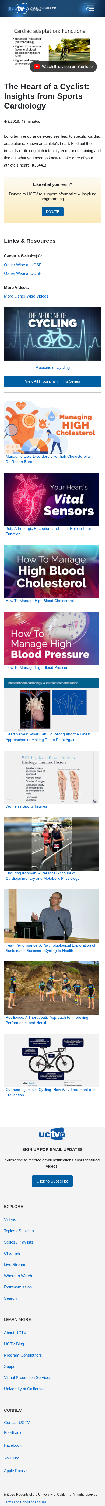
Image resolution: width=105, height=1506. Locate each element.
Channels (12, 1253)
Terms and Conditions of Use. (25, 1502)
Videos (10, 1219)
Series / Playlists (18, 1242)
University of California (24, 1389)
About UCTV (15, 1332)
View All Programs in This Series (52, 381)
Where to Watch (18, 1275)
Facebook (13, 1445)
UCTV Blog (14, 1344)
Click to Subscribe (52, 1181)
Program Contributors (23, 1355)
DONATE (52, 212)
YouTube (11, 1458)
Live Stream (14, 1264)
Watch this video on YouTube (63, 68)
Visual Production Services (27, 1377)
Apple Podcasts (18, 1470)
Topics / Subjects (19, 1231)
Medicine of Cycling (52, 367)
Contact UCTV (17, 1422)
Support (11, 1366)
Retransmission (18, 1287)
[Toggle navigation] (90, 8)
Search (10, 1298)
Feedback (13, 1432)
